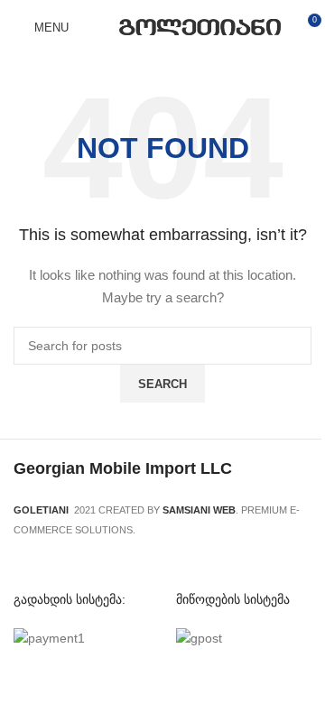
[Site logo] (200, 26)
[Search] (94, 27)
